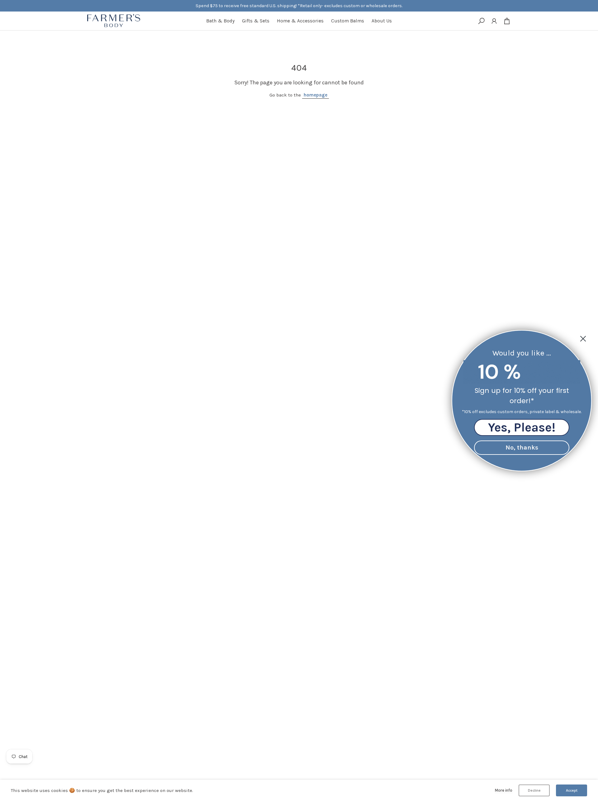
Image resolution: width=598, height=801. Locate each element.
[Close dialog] (583, 338)
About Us (382, 21)
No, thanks (521, 447)
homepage (315, 95)
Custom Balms (347, 21)
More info (503, 790)
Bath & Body (220, 21)
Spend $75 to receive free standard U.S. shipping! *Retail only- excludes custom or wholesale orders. (299, 5)
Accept (571, 790)
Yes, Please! (521, 427)
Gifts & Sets (255, 21)
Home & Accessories (300, 21)
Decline (534, 790)
